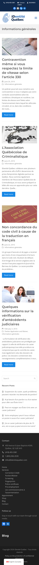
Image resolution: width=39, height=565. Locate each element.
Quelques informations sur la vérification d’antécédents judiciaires (17, 315)
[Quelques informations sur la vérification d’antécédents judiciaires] (18, 294)
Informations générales (13, 84)
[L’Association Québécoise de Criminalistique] (19, 134)
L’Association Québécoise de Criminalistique (15, 152)
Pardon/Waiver (11, 475)
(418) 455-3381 (10, 3)
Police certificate (12, 484)
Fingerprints (10, 481)
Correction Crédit (12, 473)
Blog (4, 501)
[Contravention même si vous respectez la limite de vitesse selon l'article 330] (19, 46)
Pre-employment (12, 487)
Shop (4, 498)
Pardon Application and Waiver (16, 331)
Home (4, 467)
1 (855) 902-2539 (11, 456)
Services (5, 470)
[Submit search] (35, 378)
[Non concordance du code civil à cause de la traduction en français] (19, 214)
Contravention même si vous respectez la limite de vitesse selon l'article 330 (17, 68)
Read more (8, 115)
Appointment (7, 495)
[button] (36, 18)
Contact (22, 3)
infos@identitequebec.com (16, 460)
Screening (9, 478)
